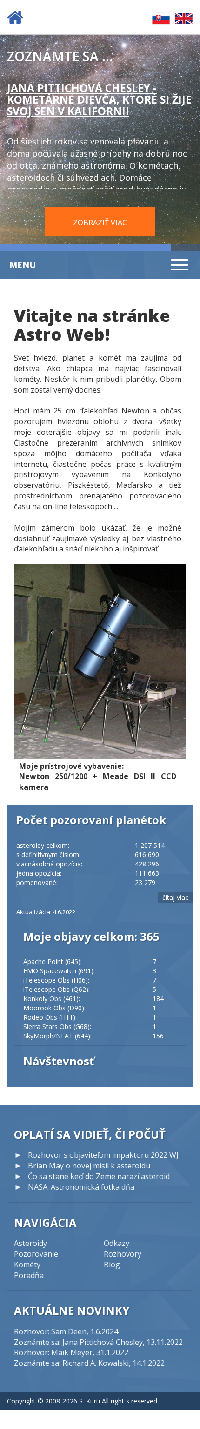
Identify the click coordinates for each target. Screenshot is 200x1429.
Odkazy (116, 1243)
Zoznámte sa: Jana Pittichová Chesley (78, 1342)
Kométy (27, 1264)
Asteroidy (30, 1243)
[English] (183, 17)
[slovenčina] (161, 17)
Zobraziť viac (100, 222)
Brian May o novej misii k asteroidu (89, 1165)
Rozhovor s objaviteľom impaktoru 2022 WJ (103, 1155)
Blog (112, 1264)
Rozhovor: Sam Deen (50, 1331)
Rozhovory (122, 1254)
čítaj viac (175, 897)
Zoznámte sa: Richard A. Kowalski (71, 1363)
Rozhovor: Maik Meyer (53, 1352)
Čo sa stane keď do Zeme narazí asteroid (99, 1176)
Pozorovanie (36, 1254)
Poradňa (29, 1275)
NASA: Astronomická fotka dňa (81, 1187)
